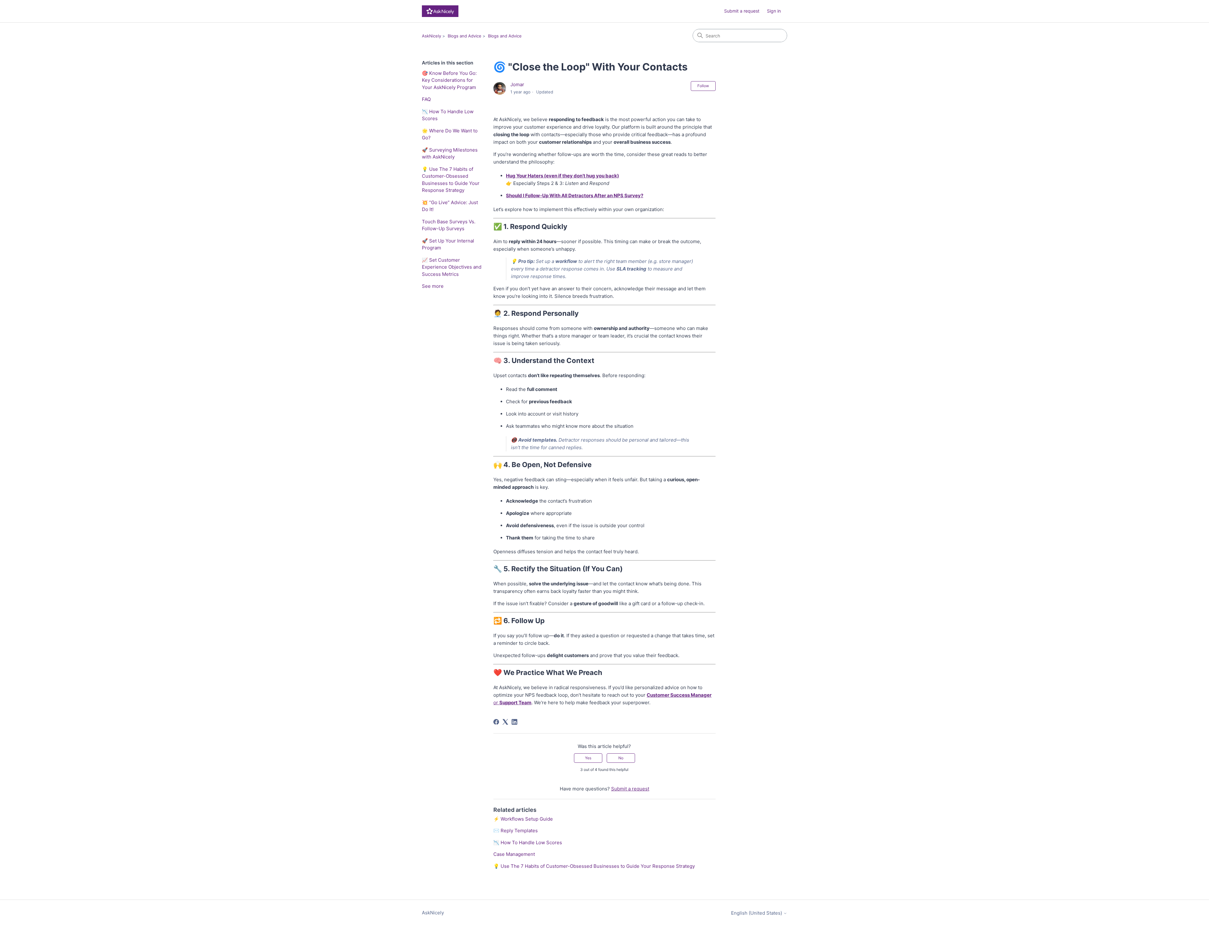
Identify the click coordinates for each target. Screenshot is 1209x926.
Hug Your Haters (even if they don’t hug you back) (562, 176)
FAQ (426, 99)
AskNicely (431, 35)
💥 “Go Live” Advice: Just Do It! (450, 206)
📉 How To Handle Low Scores (448, 115)
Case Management (514, 854)
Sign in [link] (774, 11)
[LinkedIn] (514, 722)
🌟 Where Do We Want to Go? (450, 134)
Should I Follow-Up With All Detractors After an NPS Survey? (574, 195)
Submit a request (741, 11)
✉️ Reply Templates (515, 831)
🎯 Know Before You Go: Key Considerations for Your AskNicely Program (449, 80)
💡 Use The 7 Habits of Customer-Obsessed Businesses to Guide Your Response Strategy (451, 179)
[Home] (440, 11)
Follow (703, 85)
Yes (588, 758)
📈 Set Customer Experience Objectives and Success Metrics (451, 267)
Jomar (517, 84)
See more (433, 286)
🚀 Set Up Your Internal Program (448, 244)
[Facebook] (496, 722)
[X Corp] (505, 722)
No (620, 758)
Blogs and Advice (464, 35)
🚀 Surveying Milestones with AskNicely (450, 153)
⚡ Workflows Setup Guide (523, 819)
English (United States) (757, 913)
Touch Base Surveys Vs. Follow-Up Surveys (448, 225)
